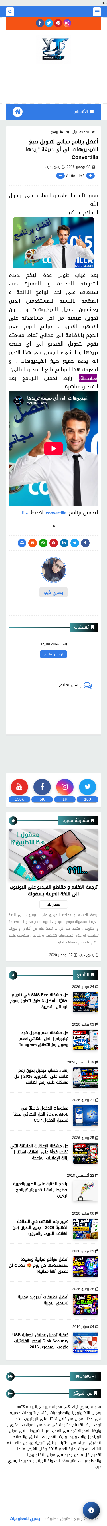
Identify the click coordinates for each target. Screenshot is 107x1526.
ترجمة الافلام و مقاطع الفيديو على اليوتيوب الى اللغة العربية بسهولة (54, 890)
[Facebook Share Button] (85, 543)
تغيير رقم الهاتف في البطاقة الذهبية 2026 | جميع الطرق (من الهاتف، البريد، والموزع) (40, 1227)
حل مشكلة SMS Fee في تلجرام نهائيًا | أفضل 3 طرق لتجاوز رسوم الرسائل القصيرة (39, 1001)
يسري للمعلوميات (25, 1519)
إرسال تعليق (53, 654)
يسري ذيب (86, 955)
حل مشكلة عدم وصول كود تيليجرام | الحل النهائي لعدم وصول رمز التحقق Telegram (43, 1039)
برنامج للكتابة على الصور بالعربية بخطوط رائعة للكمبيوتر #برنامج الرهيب (40, 1190)
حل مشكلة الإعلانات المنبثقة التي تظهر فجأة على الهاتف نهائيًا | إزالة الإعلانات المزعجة (39, 1152)
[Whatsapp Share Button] (43, 543)
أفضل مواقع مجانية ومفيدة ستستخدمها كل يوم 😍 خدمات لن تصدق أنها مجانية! (38, 1265)
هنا (25, 513)
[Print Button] (22, 543)
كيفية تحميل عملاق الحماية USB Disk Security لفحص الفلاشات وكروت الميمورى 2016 (40, 1341)
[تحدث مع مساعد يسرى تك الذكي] (91, 1510)
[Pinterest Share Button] (64, 543)
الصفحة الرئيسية (78, 132)
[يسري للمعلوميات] (53, 49)
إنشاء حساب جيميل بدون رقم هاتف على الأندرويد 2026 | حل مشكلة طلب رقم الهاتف (41, 1076)
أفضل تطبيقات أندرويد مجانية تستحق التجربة (43, 1300)
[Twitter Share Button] (74, 543)
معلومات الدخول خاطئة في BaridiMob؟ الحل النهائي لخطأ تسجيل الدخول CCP (40, 1114)
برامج (54, 132)
